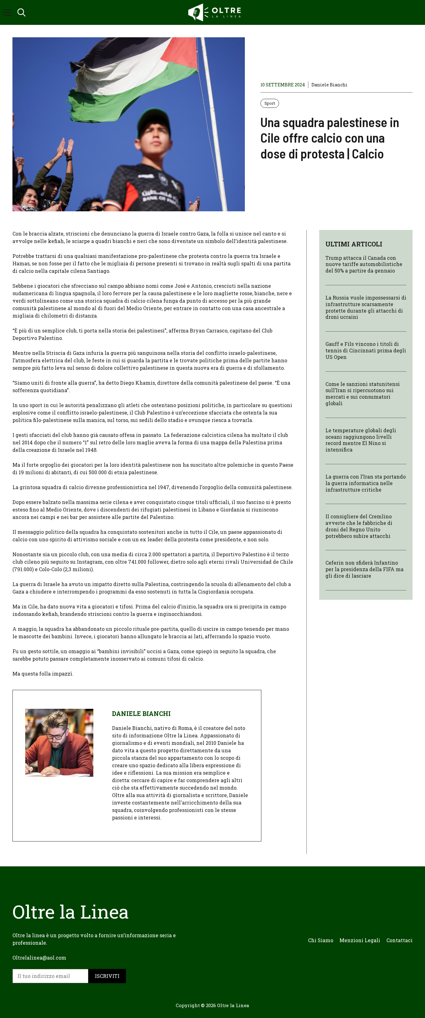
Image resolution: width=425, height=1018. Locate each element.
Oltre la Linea (233, 1005)
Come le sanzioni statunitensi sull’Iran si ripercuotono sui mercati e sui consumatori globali (362, 393)
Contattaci (399, 940)
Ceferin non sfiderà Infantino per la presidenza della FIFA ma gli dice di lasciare (364, 569)
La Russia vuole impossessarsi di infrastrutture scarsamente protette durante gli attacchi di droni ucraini (365, 307)
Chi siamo (320, 940)
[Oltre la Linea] (216, 12)
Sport (269, 103)
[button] (21, 12)
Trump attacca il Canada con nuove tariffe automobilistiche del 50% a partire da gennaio (363, 264)
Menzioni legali (359, 940)
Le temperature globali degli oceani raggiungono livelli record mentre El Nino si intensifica (360, 440)
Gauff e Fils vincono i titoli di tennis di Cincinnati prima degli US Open (365, 350)
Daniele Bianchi (329, 85)
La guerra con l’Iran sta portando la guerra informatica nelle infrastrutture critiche (365, 483)
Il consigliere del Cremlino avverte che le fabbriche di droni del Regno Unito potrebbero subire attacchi (358, 526)
